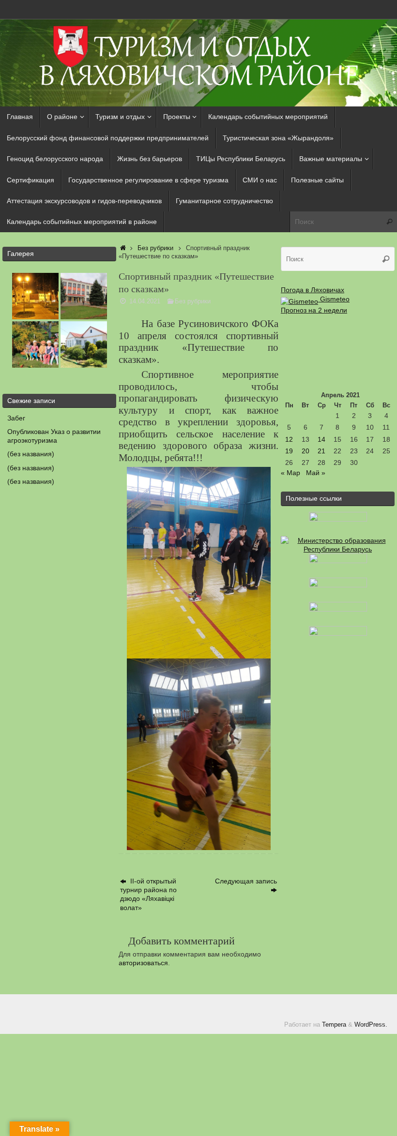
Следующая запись (246, 881)
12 (289, 439)
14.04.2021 (144, 301)
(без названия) (30, 454)
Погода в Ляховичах (312, 290)
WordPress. (370, 1024)
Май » (315, 473)
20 (305, 451)
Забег (16, 418)
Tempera (334, 1024)
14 (321, 439)
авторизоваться (143, 963)
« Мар (290, 473)
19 (289, 451)
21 (321, 451)
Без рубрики (155, 248)
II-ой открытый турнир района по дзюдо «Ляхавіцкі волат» (148, 894)
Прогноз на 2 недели (314, 310)
